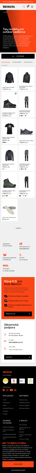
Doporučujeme (5, 62)
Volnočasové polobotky (9, 434)
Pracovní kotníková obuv (8, 430)
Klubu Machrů (12, 1)
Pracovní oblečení (24, 405)
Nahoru (19, 228)
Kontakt (9, 357)
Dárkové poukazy (24, 408)
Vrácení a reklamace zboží (25, 435)
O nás (4, 400)
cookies (12, 449)
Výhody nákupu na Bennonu (24, 428)
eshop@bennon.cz (16, 342)
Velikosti (21, 432)
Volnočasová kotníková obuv (9, 437)
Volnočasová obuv (24, 402)
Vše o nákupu (23, 425)
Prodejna (5, 411)
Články (5, 405)
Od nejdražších (28, 62)
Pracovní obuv (23, 400)
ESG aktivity (6, 402)
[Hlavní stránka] (9, 6)
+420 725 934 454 (15, 349)
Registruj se (10, 314)
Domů (5, 12)
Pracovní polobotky (8, 427)
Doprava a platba (24, 439)
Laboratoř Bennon (8, 408)
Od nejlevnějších (17, 62)
